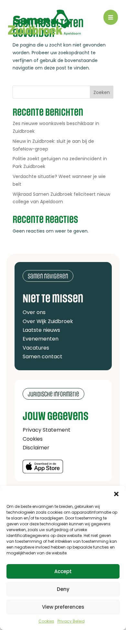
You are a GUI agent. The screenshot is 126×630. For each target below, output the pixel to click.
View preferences (63, 607)
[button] (116, 494)
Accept (63, 571)
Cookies (46, 621)
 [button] (110, 17)
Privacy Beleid (71, 621)
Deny (63, 589)
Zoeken (101, 92)
